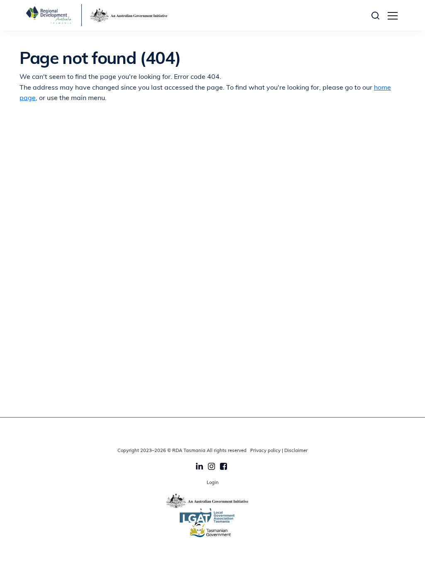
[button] (377, 15)
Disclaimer (296, 451)
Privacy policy (265, 451)
